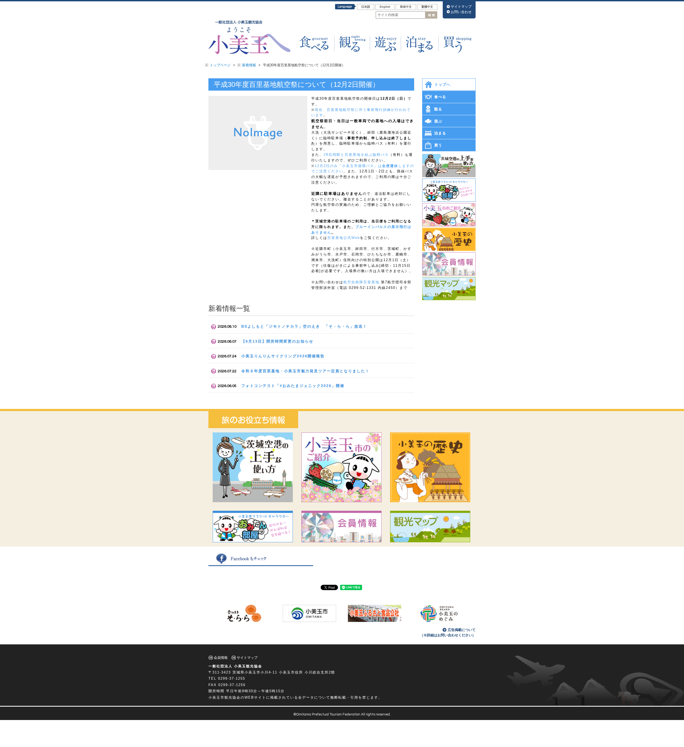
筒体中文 (406, 6)
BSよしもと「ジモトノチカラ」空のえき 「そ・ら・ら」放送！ (304, 326)
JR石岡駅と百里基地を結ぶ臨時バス (356, 155)
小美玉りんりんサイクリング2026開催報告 (283, 356)
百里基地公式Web (343, 238)
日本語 (365, 6)
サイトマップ (461, 7)
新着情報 (249, 65)
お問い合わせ (461, 12)
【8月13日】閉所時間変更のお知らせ (277, 341)
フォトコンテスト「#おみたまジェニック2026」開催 (292, 386)
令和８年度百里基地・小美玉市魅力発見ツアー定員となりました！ (305, 371)
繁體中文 (427, 6)
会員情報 (221, 658)
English (385, 6)
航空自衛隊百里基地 (361, 282)
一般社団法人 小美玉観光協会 (235, 666)
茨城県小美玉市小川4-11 (254, 672)
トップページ (220, 65)
